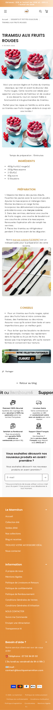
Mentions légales (13, 576)
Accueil (5, 19)
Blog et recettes (13, 539)
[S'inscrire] (45, 477)
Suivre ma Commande (16, 617)
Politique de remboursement (36, 695)
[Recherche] (40, 11)
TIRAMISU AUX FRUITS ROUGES (14, 22)
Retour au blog (28, 383)
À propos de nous (14, 571)
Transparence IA (13, 628)
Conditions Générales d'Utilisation (22, 605)
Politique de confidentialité (18, 588)
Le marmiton (17, 695)
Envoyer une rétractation (17, 622)
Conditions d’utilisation (39, 699)
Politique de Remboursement (19, 594)
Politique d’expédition (13, 703)
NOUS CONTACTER (14, 611)
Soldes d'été (11, 527)
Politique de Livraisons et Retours (22, 582)
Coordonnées (30, 703)
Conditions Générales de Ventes (21, 599)
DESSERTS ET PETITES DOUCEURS (24, 19)
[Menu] (5, 11)
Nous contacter (13, 551)
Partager (9, 371)
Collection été (12, 522)
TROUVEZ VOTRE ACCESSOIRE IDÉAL (23, 545)
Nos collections (13, 533)
